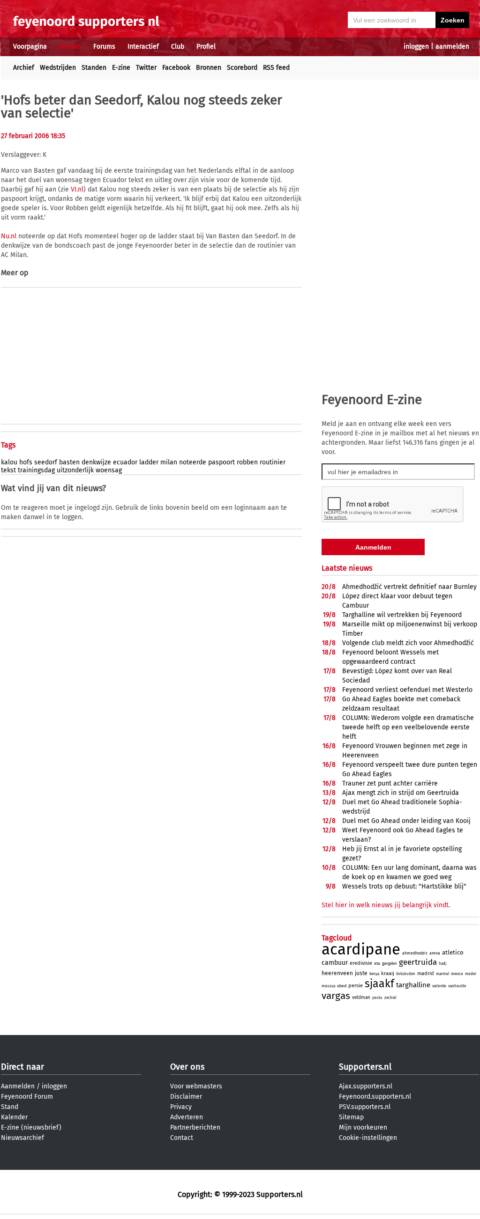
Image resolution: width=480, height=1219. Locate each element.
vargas (336, 996)
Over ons (187, 1067)
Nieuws (70, 47)
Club (177, 47)
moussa (328, 986)
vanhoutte (457, 986)
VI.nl (77, 189)
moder (470, 974)
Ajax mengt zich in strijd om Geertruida (400, 793)
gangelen (389, 964)
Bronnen (208, 68)
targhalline (413, 985)
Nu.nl (8, 236)
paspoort (221, 462)
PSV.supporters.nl (364, 1107)
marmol (442, 974)
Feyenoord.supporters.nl (375, 1097)
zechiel (390, 998)
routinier (272, 462)
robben (247, 462)
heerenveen (337, 973)
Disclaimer (186, 1097)
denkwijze (96, 462)
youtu (377, 998)
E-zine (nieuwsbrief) (31, 1127)
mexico (457, 974)
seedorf (45, 462)
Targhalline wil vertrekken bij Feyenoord (402, 615)
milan (168, 462)
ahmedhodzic (415, 953)
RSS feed (276, 68)
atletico (453, 952)
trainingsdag (36, 470)
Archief (23, 68)
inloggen (416, 47)
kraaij (387, 973)
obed (341, 986)
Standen (94, 68)
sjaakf (379, 983)
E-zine (121, 68)
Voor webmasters (196, 1086)
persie (355, 986)
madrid (425, 973)
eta (377, 963)
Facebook (176, 68)
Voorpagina (30, 47)
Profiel (206, 47)
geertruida (418, 962)
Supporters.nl (365, 1067)
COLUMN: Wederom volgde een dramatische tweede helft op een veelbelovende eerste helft (408, 727)
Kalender (14, 1117)
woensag (109, 470)
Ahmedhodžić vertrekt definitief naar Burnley (409, 587)
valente (439, 986)
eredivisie (361, 963)
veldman (361, 997)
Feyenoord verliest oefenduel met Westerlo (407, 690)
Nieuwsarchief (22, 1138)
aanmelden (452, 47)
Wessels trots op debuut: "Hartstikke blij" (404, 886)
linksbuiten (405, 974)
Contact (181, 1138)
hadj (442, 964)
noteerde (192, 462)
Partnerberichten (195, 1127)
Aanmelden (18, 1086)
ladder (148, 462)
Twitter (146, 68)
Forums (104, 47)
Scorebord (242, 68)
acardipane (361, 949)
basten (69, 462)
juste (361, 973)
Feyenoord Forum (27, 1097)
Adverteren (186, 1117)
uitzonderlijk (75, 470)
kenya (374, 974)
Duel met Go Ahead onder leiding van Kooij (406, 821)
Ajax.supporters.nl (365, 1086)
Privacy (181, 1107)
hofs (25, 462)
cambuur (335, 963)
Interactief (143, 47)
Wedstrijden (58, 68)
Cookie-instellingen (368, 1138)
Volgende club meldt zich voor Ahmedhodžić (408, 643)
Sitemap (351, 1117)
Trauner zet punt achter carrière (390, 783)
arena (434, 953)
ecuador (125, 462)
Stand (9, 1107)
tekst (8, 470)
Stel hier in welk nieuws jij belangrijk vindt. (386, 905)
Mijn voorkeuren (363, 1127)
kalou (9, 462)
